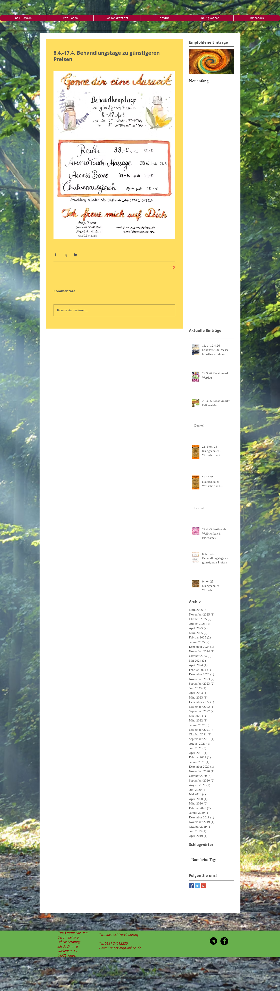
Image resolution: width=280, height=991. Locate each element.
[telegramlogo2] (213, 941)
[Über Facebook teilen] (55, 255)
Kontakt (170, 977)
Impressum (154, 977)
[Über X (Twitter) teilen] (65, 255)
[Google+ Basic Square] (203, 885)
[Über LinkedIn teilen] (75, 255)
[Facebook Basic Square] (191, 885)
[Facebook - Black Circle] (224, 941)
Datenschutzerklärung (128, 977)
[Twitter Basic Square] (197, 885)
